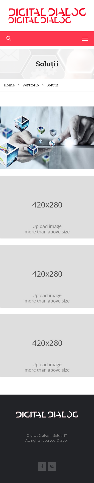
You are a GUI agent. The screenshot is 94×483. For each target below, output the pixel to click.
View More (47, 144)
